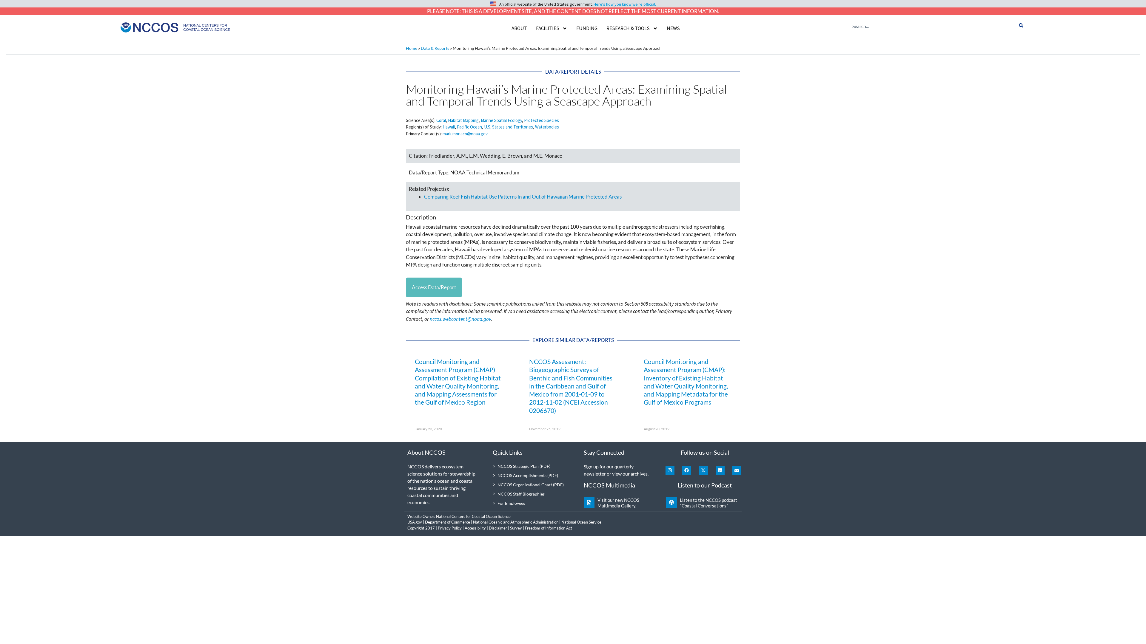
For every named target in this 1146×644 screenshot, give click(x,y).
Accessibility (475, 528)
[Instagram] (670, 470)
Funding (586, 28)
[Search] (1021, 25)
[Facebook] (686, 470)
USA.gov (414, 522)
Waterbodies (547, 127)
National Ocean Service (581, 522)
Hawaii (449, 127)
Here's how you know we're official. (625, 4)
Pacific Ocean (469, 127)
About (519, 28)
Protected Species (541, 120)
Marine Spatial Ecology (501, 120)
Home (411, 48)
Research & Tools (628, 28)
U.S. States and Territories (508, 127)
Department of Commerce (447, 522)
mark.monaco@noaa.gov (465, 134)
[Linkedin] (720, 470)
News (673, 28)
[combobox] (933, 25)
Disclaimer (498, 528)
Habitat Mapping (463, 120)
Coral (441, 120)
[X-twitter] (703, 470)
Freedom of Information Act (548, 528)
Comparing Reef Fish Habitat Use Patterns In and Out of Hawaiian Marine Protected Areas (523, 196)
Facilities (547, 28)
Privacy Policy (450, 528)
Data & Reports (435, 48)
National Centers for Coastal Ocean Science (473, 516)
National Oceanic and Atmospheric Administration (515, 522)
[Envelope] (736, 470)
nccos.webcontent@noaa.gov (460, 319)
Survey (516, 528)
